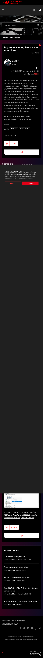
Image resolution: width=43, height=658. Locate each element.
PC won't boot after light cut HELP (15, 557)
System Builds (24, 129)
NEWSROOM (21, 621)
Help (34, 10)
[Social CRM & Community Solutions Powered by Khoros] (35, 653)
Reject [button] (12, 183)
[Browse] (4, 10)
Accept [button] (30, 183)
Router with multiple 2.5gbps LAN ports (16, 567)
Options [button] (39, 37)
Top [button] (3, 652)
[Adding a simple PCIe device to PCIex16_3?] (35, 164)
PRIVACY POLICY (28, 637)
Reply (21, 152)
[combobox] (21, 25)
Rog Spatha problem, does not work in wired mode (20, 601)
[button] (7, 143)
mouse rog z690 (11, 135)
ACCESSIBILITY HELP (10, 624)
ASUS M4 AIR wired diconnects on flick (16, 578)
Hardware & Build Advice (11, 37)
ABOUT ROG (6, 621)
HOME (14, 621)
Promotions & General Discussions (15, 560)
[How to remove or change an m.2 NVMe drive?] (39, 164)
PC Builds (14, 129)
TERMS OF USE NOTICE (15, 637)
